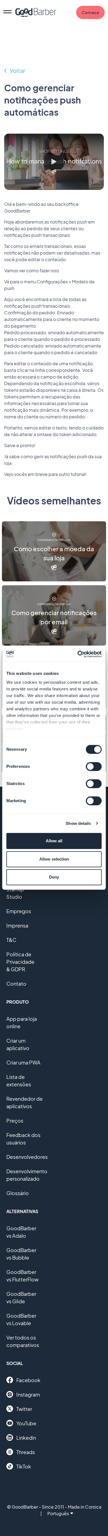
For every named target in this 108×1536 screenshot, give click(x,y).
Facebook (28, 1380)
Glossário (17, 1193)
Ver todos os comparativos (22, 1341)
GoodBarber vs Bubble (21, 1254)
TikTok (23, 1466)
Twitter (24, 1409)
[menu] (7, 12)
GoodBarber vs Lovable (21, 1319)
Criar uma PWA (23, 1062)
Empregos (18, 911)
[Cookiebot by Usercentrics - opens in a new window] (78, 654)
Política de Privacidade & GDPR (20, 961)
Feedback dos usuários (23, 1139)
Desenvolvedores (27, 1157)
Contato (16, 983)
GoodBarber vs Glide (21, 1297)
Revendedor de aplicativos (24, 1102)
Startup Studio (15, 893)
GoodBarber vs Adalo (21, 1232)
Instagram (28, 1394)
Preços (14, 1120)
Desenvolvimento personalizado (26, 1175)
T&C (11, 940)
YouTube (26, 1423)
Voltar (17, 70)
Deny (54, 877)
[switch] (94, 766)
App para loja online (21, 1022)
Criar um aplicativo (17, 1044)
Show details (78, 823)
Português (58, 1513)
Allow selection (54, 859)
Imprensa (17, 925)
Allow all (54, 840)
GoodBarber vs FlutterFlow (22, 1276)
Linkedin (26, 1437)
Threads (25, 1452)
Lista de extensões (18, 1080)
